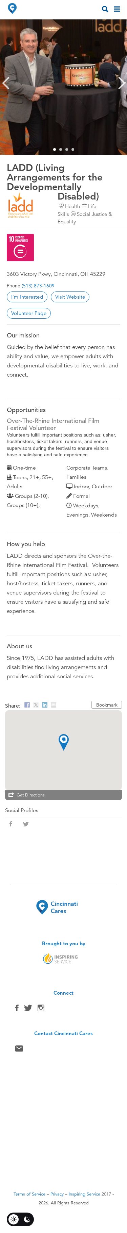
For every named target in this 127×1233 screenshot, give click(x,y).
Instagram (41, 1009)
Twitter (28, 1009)
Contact (19, 1050)
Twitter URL (25, 824)
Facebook (17, 1009)
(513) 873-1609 (38, 286)
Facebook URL (11, 824)
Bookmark (107, 705)
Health (72, 206)
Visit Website (70, 297)
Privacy (57, 1194)
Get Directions (31, 795)
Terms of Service (29, 1194)
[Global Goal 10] (20, 247)
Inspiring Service (84, 1194)
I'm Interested (27, 297)
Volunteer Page (28, 313)
